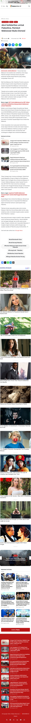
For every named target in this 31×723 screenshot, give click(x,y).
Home (3, 18)
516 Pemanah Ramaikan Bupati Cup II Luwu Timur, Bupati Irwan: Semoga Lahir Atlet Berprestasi (19, 705)
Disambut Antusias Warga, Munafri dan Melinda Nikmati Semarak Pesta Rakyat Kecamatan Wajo (19, 691)
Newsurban (5, 38)
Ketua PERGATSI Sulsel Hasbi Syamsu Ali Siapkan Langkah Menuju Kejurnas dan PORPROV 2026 (23, 603)
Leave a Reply (15, 629)
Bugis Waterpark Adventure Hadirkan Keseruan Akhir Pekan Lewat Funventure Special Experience (20, 159)
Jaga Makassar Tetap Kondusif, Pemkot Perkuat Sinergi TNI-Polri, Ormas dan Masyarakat (19, 684)
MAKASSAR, (4, 71)
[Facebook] (2, 262)
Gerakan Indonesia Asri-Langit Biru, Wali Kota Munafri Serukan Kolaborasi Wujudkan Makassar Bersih (7, 585)
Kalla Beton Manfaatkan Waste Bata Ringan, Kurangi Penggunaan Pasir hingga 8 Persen (19, 670)
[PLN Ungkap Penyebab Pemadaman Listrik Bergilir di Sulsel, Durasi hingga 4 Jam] (5, 698)
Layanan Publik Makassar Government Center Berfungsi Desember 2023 (14, 194)
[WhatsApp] (8, 262)
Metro (7, 18)
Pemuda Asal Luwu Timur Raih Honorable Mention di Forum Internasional (7, 620)
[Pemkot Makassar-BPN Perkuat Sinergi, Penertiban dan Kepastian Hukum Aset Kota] (5, 677)
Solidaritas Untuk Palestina (15, 253)
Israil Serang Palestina (16, 242)
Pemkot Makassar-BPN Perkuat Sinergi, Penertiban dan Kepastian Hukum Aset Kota (19, 677)
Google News (19, 230)
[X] (5, 262)
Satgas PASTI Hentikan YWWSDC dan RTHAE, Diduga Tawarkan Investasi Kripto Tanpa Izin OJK (20, 142)
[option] (15, 558)
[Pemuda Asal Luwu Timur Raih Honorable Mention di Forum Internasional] (8, 613)
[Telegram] (11, 262)
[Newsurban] (15, 6)
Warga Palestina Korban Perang (16, 256)
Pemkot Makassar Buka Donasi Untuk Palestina (15, 246)
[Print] (13, 262)
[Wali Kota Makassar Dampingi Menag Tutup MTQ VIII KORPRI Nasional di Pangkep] (8, 596)
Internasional (5, 22)
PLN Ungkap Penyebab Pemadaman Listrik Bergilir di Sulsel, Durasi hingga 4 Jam (20, 698)
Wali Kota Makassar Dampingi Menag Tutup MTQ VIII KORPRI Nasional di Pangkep (7, 603)
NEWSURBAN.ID (12, 71)
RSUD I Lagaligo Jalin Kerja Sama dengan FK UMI (15, 559)
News (16, 22)
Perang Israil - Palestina (15, 250)
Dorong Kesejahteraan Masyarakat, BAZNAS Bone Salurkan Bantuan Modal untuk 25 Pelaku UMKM (19, 167)
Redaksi (15, 716)
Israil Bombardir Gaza (16, 239)
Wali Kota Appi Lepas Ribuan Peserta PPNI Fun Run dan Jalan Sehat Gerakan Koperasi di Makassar (22, 585)
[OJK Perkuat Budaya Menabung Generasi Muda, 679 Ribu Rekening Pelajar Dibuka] (23, 613)
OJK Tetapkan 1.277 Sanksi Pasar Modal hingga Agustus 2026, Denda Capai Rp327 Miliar (19, 151)
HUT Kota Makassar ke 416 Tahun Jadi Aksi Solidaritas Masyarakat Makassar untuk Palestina (15, 104)
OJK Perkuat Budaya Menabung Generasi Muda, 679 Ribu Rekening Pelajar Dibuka (22, 620)
